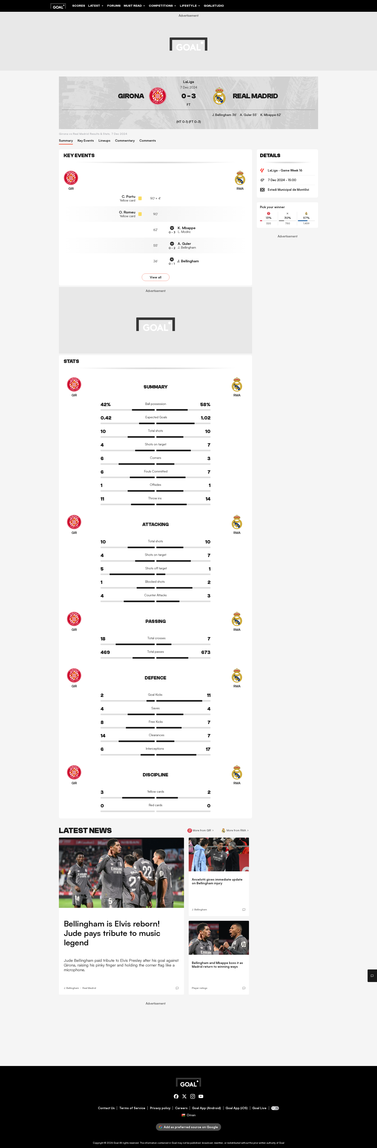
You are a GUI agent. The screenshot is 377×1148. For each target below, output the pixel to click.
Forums (114, 5)
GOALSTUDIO (214, 5)
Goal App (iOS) (237, 1108)
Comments (147, 140)
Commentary (125, 140)
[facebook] (176, 1097)
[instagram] (192, 1097)
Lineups (104, 140)
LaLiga (188, 82)
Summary (66, 140)
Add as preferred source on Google (191, 1127)
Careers (181, 1108)
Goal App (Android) (206, 1108)
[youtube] (201, 1097)
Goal (116, 1142)
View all (155, 277)
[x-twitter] (184, 1097)
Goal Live (259, 1108)
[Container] (114, 96)
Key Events (86, 140)
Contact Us (106, 1108)
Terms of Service (132, 1108)
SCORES (78, 5)
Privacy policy (160, 1108)
